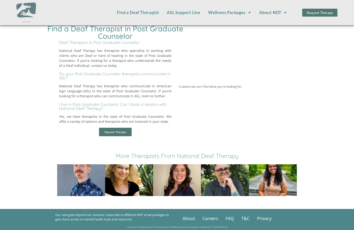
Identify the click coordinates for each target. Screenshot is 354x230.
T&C (245, 218)
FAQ (229, 218)
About (189, 218)
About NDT (270, 12)
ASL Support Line (183, 12)
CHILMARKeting (219, 227)
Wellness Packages (227, 12)
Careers (210, 218)
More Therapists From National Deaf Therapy (177, 155)
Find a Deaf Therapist (138, 12)
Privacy (264, 218)
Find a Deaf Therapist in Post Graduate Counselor (115, 32)
